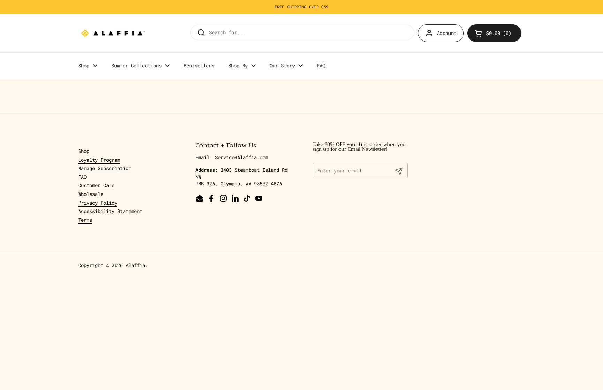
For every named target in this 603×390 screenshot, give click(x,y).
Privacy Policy (97, 202)
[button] (494, 33)
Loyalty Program (99, 159)
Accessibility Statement (110, 211)
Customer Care (96, 185)
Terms (85, 219)
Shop (83, 151)
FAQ (82, 177)
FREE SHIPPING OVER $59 (301, 7)
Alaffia (135, 265)
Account (446, 33)
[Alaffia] (113, 33)
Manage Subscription (104, 168)
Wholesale (90, 194)
